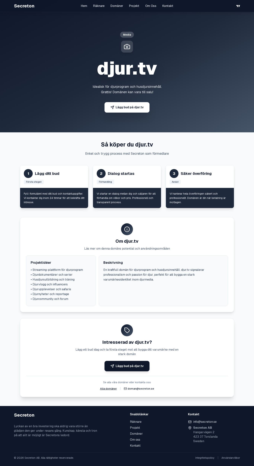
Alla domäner (108, 388)
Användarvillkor (230, 457)
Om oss (135, 440)
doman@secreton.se (141, 388)
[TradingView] (238, 6)
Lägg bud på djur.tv (130, 107)
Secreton (24, 6)
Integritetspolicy (205, 457)
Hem (84, 6)
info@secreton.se (205, 422)
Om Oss (150, 6)
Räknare (99, 6)
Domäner (116, 6)
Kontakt (167, 6)
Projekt (134, 6)
